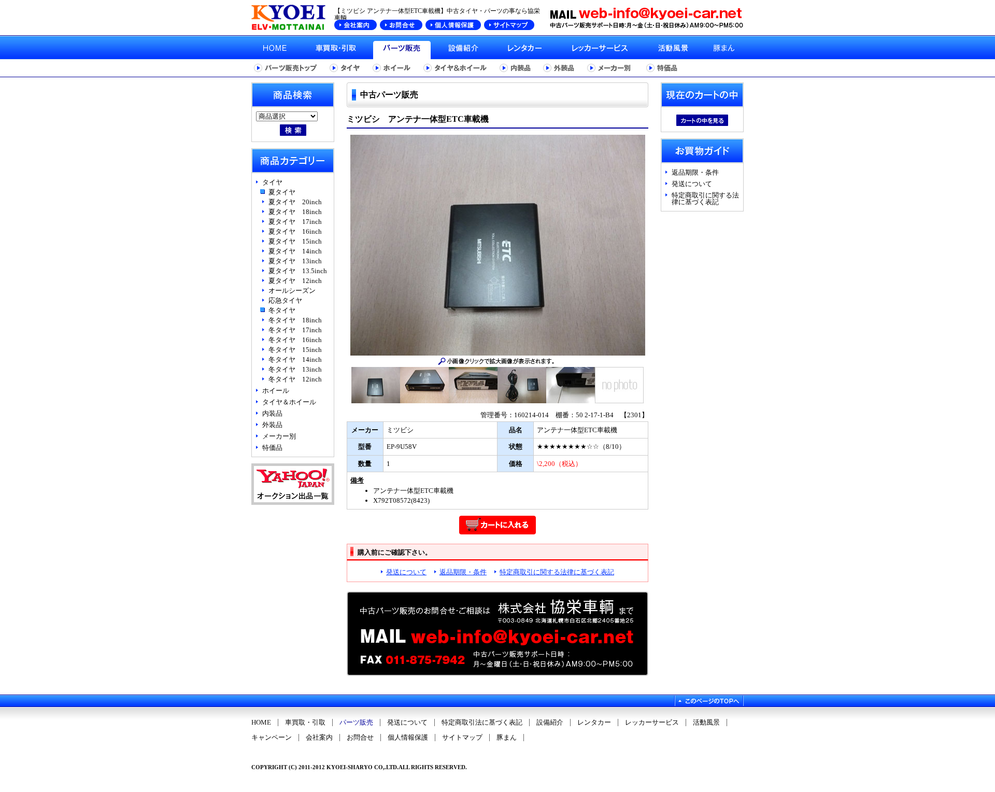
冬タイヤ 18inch (295, 320)
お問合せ (360, 737)
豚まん (506, 737)
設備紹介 (549, 722)
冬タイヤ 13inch (295, 369)
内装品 (272, 413)
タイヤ (272, 182)
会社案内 (319, 737)
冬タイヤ (281, 310)
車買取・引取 (305, 722)
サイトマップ (462, 737)
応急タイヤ (285, 300)
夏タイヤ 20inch (295, 202)
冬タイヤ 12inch (295, 379)
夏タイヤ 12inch (295, 281)
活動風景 (706, 722)
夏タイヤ (281, 192)
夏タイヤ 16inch (295, 231)
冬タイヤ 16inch (295, 340)
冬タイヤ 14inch (295, 359)
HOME (261, 722)
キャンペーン (271, 737)
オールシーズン (292, 290)
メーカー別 (279, 436)
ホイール (275, 390)
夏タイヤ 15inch (295, 241)
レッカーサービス (652, 722)
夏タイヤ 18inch (295, 212)
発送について (406, 572)
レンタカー (594, 722)
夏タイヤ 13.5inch (297, 271)
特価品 (272, 447)
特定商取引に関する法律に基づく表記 (557, 572)
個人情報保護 (408, 737)
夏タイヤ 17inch (295, 221)
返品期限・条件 (463, 572)
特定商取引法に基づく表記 (482, 722)
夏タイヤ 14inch (295, 251)
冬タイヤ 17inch (295, 330)
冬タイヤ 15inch (295, 349)
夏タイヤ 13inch (295, 261)
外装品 (272, 425)
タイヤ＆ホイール (289, 402)
